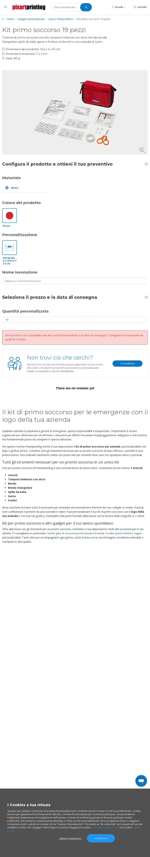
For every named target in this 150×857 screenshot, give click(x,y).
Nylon (14, 187)
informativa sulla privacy (105, 827)
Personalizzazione (19, 235)
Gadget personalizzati (31, 19)
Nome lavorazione (20, 272)
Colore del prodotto (21, 203)
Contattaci (127, 363)
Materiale (11, 178)
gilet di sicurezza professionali (74, 533)
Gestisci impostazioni (70, 838)
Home (10, 19)
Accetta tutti (101, 838)
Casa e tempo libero (60, 19)
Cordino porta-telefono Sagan (123, 533)
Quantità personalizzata (25, 311)
